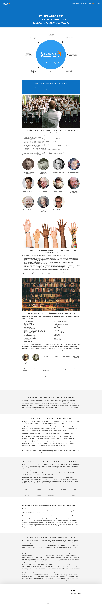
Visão (86, 3)
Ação (90, 3)
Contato (98, 3)
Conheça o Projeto (75, 3)
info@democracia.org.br (77, 593)
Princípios (82, 3)
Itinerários (94, 3)
